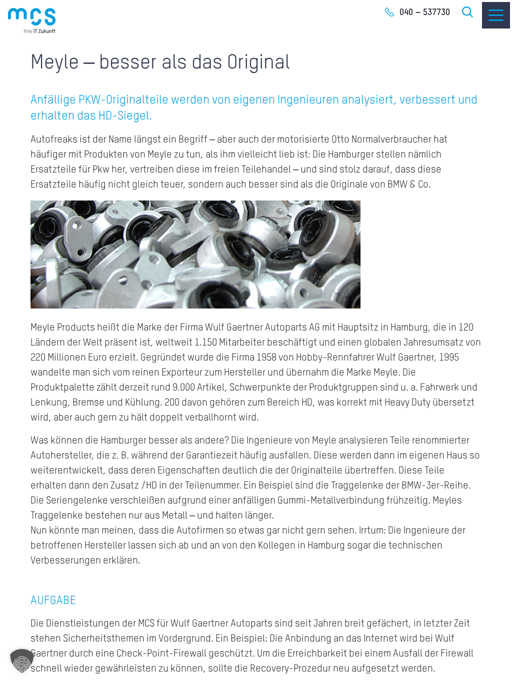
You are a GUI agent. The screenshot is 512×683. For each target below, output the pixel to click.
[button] (22, 661)
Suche (468, 12)
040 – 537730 (425, 12)
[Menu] (496, 15)
